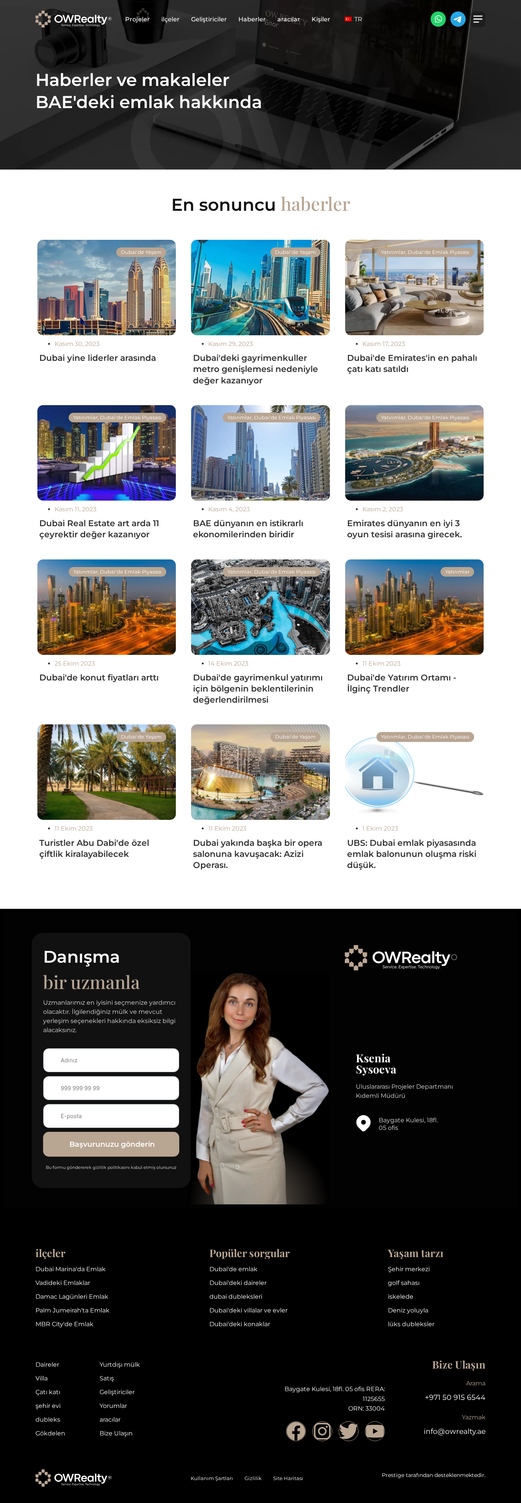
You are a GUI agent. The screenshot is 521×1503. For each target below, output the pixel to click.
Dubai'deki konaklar (239, 1324)
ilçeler (170, 19)
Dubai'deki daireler (238, 1282)
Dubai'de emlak (233, 1269)
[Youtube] (375, 1431)
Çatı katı (47, 1392)
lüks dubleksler (411, 1324)
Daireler (47, 1364)
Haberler (252, 19)
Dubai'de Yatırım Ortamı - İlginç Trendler (401, 683)
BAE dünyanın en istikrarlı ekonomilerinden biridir (248, 529)
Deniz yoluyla (408, 1310)
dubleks (47, 1419)
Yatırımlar (393, 252)
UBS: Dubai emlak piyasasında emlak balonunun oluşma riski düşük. (411, 853)
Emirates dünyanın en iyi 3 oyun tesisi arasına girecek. (404, 529)
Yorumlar (113, 1405)
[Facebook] (296, 1431)
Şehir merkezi (409, 1269)
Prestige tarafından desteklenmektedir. (434, 1475)
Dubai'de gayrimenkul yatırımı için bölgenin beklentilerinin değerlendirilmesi (258, 688)
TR (357, 19)
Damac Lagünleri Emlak (71, 1296)
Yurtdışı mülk (120, 1364)
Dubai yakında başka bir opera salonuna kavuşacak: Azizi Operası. (257, 853)
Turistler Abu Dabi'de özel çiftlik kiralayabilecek (94, 848)
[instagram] (322, 1431)
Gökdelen (50, 1433)
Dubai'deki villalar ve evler (248, 1310)
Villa (41, 1378)
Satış (107, 1378)
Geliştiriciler (209, 19)
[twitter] (349, 1431)
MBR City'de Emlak (64, 1324)
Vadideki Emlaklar (62, 1282)
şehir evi (48, 1405)
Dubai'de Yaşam (141, 252)
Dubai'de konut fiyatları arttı (99, 677)
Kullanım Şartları (212, 1478)
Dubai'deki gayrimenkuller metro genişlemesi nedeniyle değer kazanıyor (255, 368)
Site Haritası (288, 1478)
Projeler (137, 19)
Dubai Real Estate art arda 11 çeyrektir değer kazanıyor (99, 529)
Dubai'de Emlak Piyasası (439, 252)
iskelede (400, 1296)
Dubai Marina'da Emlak (70, 1269)
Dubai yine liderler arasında (97, 357)
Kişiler (321, 19)
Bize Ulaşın (116, 1433)
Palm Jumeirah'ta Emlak (72, 1310)
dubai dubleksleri (235, 1296)
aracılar (288, 19)
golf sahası (404, 1282)
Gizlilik (253, 1478)
